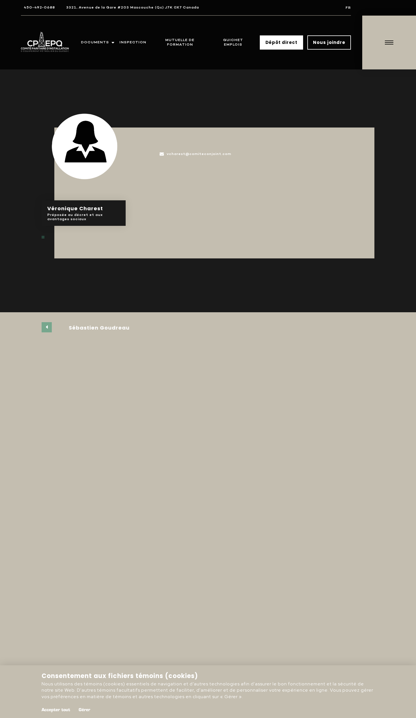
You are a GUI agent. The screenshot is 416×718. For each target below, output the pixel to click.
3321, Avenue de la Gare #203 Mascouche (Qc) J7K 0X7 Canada (132, 7)
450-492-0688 (39, 7)
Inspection (132, 42)
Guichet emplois (233, 42)
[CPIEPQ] (45, 42)
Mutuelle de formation (179, 42)
